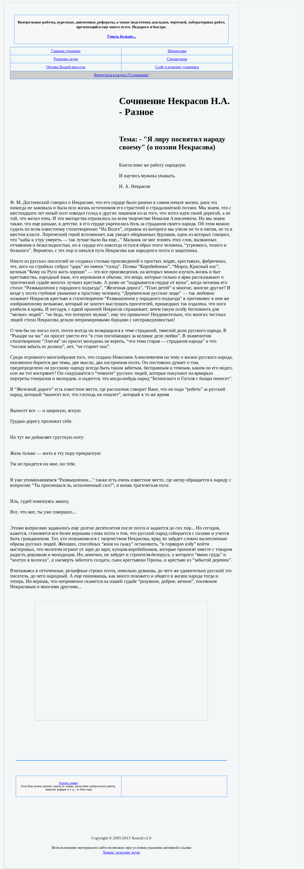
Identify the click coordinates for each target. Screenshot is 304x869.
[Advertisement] (60, 139)
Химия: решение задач (121, 852)
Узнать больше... (121, 36)
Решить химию (68, 783)
